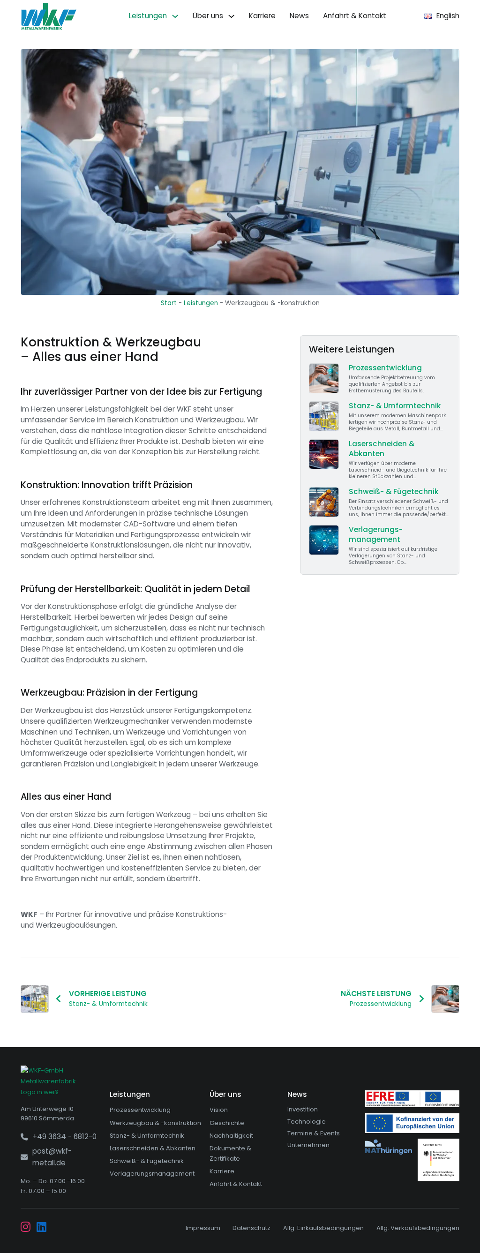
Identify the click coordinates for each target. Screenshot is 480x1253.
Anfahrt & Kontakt (354, 16)
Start (169, 303)
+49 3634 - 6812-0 (64, 1136)
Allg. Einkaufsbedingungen (323, 1227)
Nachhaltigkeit (231, 1135)
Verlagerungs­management (152, 1173)
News (299, 16)
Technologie (306, 1121)
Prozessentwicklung (140, 1109)
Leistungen (148, 16)
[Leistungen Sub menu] (175, 16)
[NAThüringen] (388, 1146)
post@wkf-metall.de (52, 1157)
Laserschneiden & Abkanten (152, 1148)
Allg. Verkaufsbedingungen (417, 1227)
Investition (302, 1109)
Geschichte (227, 1122)
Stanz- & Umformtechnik (147, 1135)
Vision (219, 1109)
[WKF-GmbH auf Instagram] (25, 1228)
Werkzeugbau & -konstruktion (155, 1122)
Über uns (208, 16)
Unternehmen (308, 1144)
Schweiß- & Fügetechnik (147, 1160)
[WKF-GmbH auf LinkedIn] (41, 1228)
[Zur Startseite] (49, 16)
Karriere (262, 16)
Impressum (203, 1227)
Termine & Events (313, 1133)
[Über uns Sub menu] (231, 16)
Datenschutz (251, 1227)
